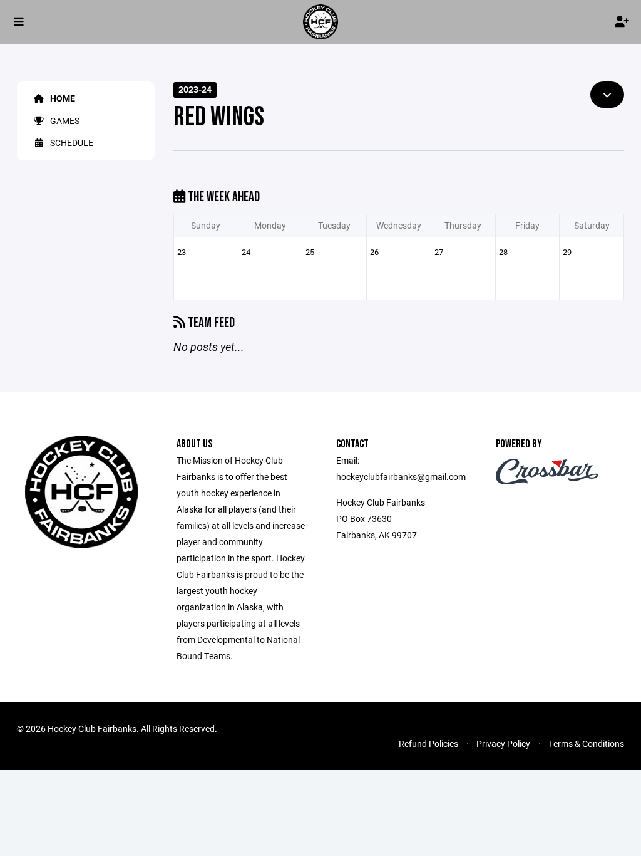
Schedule (70, 143)
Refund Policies (428, 743)
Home (61, 98)
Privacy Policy (503, 743)
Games (63, 121)
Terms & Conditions (586, 743)
